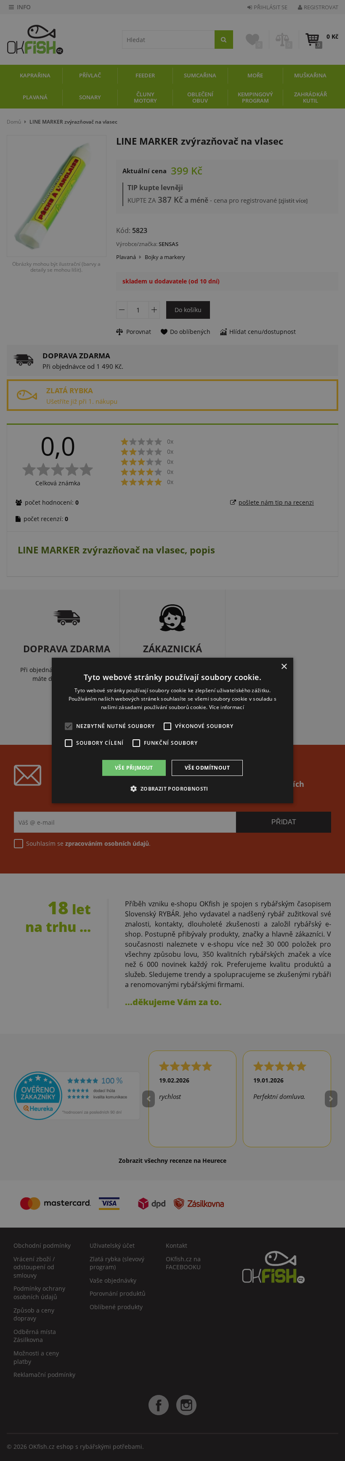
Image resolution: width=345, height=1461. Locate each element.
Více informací (226, 707)
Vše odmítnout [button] (207, 767)
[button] (172, 788)
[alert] (172, 730)
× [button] (284, 667)
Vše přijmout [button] (134, 767)
